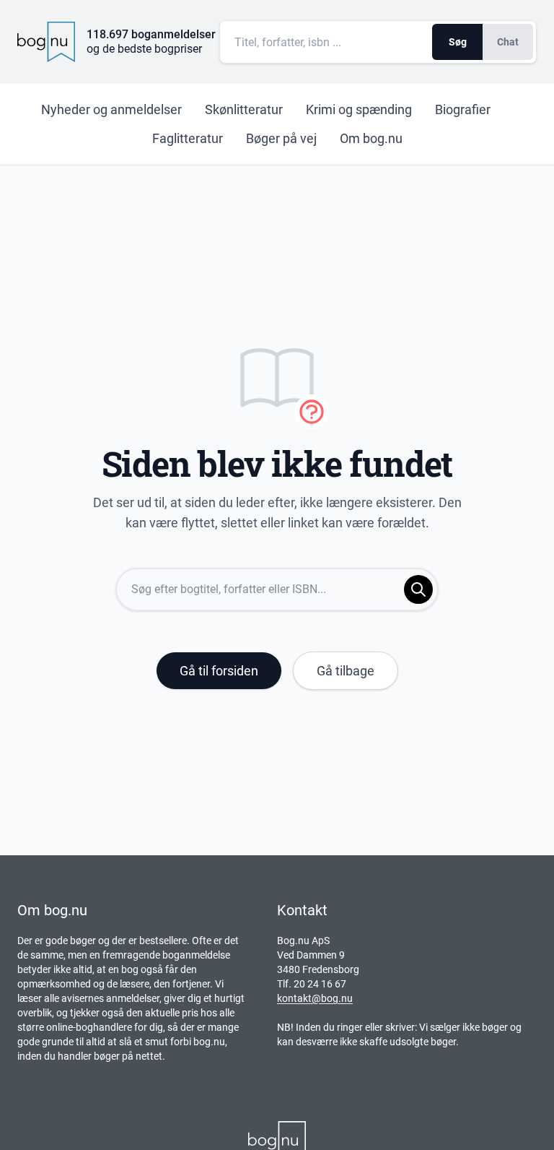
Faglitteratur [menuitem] (187, 138)
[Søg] (418, 589)
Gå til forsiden (219, 670)
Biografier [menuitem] (463, 109)
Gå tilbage (345, 670)
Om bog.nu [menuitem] (371, 138)
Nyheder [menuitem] (111, 109)
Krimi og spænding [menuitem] (359, 109)
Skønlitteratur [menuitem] (244, 109)
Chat (508, 42)
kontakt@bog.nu (315, 998)
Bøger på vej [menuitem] (281, 138)
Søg (458, 42)
